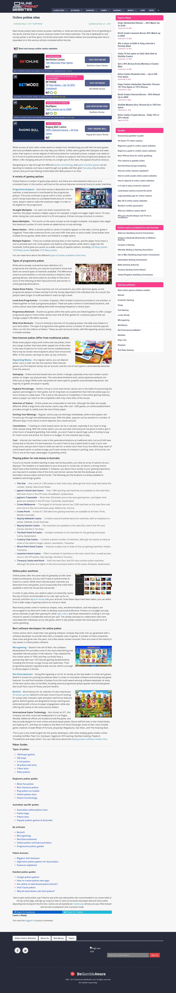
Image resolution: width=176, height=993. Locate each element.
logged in (29, 920)
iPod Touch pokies (26, 887)
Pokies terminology (27, 797)
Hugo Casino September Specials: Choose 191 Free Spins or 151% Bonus (139, 85)
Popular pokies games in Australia (34, 820)
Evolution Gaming (126, 300)
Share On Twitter (74, 912)
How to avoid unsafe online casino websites (137, 175)
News (151, 10)
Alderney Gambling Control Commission (136, 233)
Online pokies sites (27, 794)
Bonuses (90, 10)
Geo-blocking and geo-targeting (132, 165)
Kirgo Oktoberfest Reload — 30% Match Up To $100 (139, 24)
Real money (58, 938)
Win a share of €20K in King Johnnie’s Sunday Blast (136, 45)
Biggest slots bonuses (28, 858)
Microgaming (20, 647)
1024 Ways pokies (21, 250)
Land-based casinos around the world (135, 190)
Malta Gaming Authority (128, 264)
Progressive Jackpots (23, 189)
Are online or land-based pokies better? (37, 884)
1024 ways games (26, 754)
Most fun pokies (25, 784)
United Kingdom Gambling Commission (135, 274)
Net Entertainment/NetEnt (129, 330)
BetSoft (17, 691)
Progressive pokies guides (30, 846)
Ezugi (120, 305)
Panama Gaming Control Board (132, 269)
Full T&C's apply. (70, 117)
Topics (71, 938)
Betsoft (21, 832)
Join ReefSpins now (97, 106)
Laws (142, 10)
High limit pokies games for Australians (37, 861)
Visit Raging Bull (97, 128)
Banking (117, 10)
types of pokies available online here (68, 255)
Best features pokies (28, 787)
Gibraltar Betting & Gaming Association (135, 249)
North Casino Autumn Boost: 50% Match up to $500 (139, 34)
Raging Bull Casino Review (97, 134)
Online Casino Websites (25, 938)
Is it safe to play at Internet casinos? (134, 185)
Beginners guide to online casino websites (137, 145)
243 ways (21, 758)
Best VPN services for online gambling (135, 155)
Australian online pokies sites (32, 809)
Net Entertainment (23, 674)
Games (104, 10)
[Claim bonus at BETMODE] (28, 84)
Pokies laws (23, 816)
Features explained (27, 865)
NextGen (121, 335)
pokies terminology (63, 164)
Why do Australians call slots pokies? (36, 891)
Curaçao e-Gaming (126, 244)
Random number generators (130, 205)
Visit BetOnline (97, 59)
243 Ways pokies (99, 247)
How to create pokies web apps (33, 880)
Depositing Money (22, 359)
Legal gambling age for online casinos (135, 195)
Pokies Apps (23, 813)
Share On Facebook (25, 912)
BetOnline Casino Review (97, 65)
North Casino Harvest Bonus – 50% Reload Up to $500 (139, 96)
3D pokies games (21, 694)
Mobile (131, 10)
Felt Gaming (123, 310)
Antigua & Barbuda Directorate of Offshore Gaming (137, 238)
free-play (86, 168)
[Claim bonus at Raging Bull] (28, 130)
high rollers (62, 613)
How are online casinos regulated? (133, 170)
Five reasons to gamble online (131, 160)
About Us (45, 938)
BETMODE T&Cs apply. (59, 97)
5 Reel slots (23, 768)
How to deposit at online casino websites (136, 180)
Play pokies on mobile (28, 790)
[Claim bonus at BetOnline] (28, 61)
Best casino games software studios (134, 290)
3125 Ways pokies (48, 250)
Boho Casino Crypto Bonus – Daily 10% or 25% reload (138, 116)
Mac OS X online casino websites (132, 200)
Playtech (121, 345)
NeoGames (122, 325)
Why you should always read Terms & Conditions (134, 216)
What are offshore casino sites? (132, 210)
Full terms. (69, 71)
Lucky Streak (123, 315)
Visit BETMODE (97, 83)
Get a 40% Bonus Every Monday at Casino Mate (138, 65)
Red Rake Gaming (126, 350)
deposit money (37, 599)
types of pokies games (89, 164)
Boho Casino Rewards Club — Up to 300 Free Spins (137, 75)
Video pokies (23, 772)
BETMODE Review (97, 88)
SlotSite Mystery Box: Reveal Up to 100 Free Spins (139, 106)
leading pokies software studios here (89, 739)
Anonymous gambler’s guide (131, 135)
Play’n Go (122, 340)
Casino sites (58, 10)
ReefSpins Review (96, 112)
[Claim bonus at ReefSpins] (28, 108)
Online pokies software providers (34, 842)
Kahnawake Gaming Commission (132, 259)
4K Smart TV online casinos (130, 140)
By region (75, 10)
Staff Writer (38, 24)
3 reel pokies (23, 761)
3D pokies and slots (27, 765)
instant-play (78, 903)
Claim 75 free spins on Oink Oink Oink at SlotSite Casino (137, 55)
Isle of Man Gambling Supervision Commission (139, 254)
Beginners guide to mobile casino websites (137, 150)
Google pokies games (28, 877)
